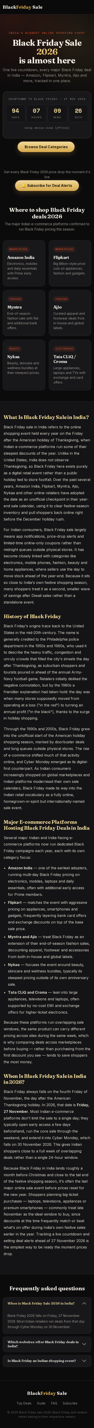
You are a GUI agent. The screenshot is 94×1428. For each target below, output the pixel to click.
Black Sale (22, 7)
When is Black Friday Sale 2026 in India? (41, 1303)
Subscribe (70, 1403)
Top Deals (24, 1403)
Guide (41, 1403)
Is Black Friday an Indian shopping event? (42, 1360)
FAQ (54, 1403)
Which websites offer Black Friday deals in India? (43, 1344)
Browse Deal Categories (46, 147)
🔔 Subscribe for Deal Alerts (47, 185)
